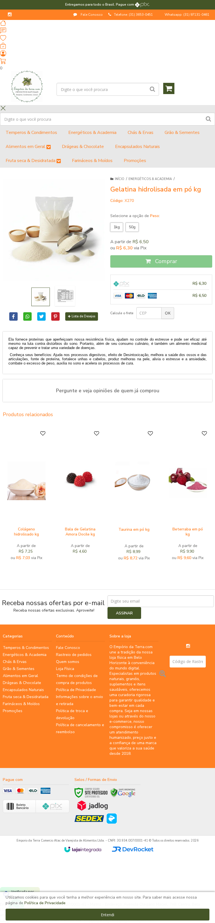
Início (119, 179)
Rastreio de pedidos (74, 654)
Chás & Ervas (15, 661)
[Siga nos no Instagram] (10, 15)
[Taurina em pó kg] (134, 497)
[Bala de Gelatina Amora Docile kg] (80, 497)
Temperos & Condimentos (26, 647)
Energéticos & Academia (150, 179)
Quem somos (67, 661)
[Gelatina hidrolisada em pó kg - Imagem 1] (40, 297)
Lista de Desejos (83, 316)
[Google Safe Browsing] (122, 793)
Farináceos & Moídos (21, 704)
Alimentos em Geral (20, 675)
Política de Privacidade (76, 689)
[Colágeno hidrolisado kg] (26, 497)
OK (167, 313)
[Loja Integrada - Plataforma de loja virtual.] (83, 849)
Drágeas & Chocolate (22, 682)
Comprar (165, 261)
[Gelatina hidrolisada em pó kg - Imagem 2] (65, 296)
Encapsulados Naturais (23, 689)
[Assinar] (124, 613)
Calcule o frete (122, 313)
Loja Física (65, 668)
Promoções (12, 711)
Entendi (107, 914)
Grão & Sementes (18, 668)
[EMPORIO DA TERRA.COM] (27, 86)
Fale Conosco (91, 14)
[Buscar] (152, 89)
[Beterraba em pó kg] (188, 497)
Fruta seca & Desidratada (25, 696)
